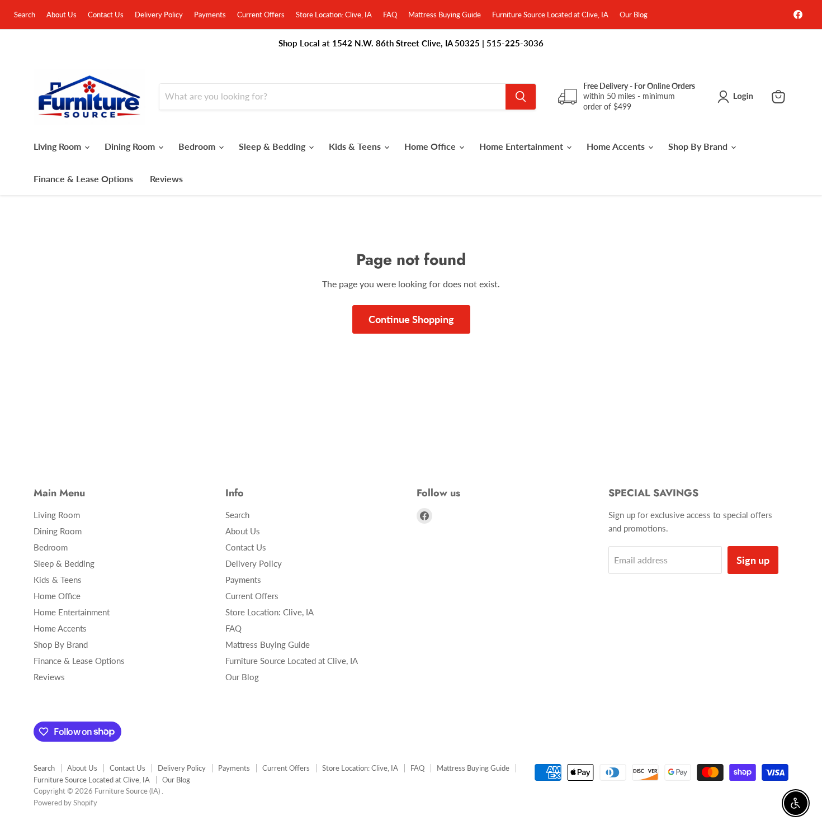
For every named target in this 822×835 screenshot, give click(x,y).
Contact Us (106, 15)
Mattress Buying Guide (444, 15)
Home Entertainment (522, 146)
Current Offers (261, 15)
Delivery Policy (159, 15)
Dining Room (131, 146)
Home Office (431, 146)
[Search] (521, 97)
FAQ (390, 15)
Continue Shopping (411, 319)
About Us (61, 15)
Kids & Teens (356, 146)
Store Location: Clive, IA (334, 15)
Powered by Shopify (65, 802)
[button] (737, 96)
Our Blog (634, 15)
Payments (210, 15)
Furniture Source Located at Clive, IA (550, 15)
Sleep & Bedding (273, 146)
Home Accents (617, 146)
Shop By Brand (699, 146)
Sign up (752, 560)
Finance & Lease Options (83, 178)
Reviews (166, 178)
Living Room (58, 146)
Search (24, 15)
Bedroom (198, 146)
